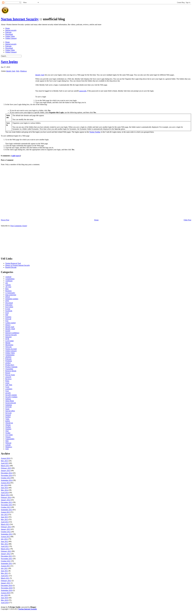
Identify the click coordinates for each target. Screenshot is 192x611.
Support (8, 415)
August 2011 (5, 566)
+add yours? (15, 156)
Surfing (8, 417)
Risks (7, 381)
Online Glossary (11, 38)
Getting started (10, 323)
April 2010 (5, 603)
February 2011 (6, 581)
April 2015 (5, 463)
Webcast (8, 443)
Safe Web (8, 385)
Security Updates (11, 397)
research (8, 377)
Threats (8, 425)
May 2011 (4, 573)
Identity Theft (10, 329)
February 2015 (6, 468)
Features (8, 317)
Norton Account (11, 349)
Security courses (11, 395)
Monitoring (9, 345)
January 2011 (5, 583)
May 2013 (4, 519)
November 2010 (6, 588)
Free (6, 321)
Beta (7, 289)
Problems (8, 361)
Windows (23, 71)
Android (8, 277)
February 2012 (6, 551)
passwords (82, 91)
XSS (7, 449)
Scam (7, 387)
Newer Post (5, 220)
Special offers (10, 411)
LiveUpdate (9, 341)
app (6, 283)
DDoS (7, 297)
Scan (7, 391)
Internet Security (11, 335)
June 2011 (4, 571)
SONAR (8, 407)
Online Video (10, 36)
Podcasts (8, 32)
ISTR (7, 339)
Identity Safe (10, 71)
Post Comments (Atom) (18, 226)
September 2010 (6, 590)
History (8, 325)
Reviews (8, 379)
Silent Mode (9, 401)
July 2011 (4, 568)
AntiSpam (8, 281)
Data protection (10, 295)
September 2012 (6, 534)
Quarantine (9, 369)
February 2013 (6, 527)
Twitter (7, 433)
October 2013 (6, 507)
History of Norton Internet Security (17, 265)
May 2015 (4, 461)
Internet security (11, 30)
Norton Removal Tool (13, 263)
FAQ (7, 313)
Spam (7, 409)
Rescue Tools (10, 375)
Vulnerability (9, 439)
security (8, 393)
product (8, 363)
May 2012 (4, 544)
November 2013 (6, 505)
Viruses (8, 437)
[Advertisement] (50, 9)
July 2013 (4, 515)
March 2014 (5, 495)
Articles (8, 285)
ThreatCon (9, 423)
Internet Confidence (12, 333)
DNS (7, 301)
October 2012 (6, 532)
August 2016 (5, 458)
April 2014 (5, 492)
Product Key (9, 365)
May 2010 (4, 600)
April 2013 (5, 522)
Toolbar (8, 427)
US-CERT (9, 435)
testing (7, 421)
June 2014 (4, 488)
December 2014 (6, 473)
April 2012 (5, 546)
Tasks (7, 419)
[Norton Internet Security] (5, 14)
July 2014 (4, 485)
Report (7, 373)
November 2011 (6, 559)
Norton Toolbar (94, 132)
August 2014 (5, 483)
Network (8, 347)
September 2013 (6, 510)
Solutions (8, 405)
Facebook (8, 311)
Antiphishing (9, 279)
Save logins (9, 62)
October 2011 (5, 561)
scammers (8, 389)
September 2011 (6, 563)
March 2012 (5, 549)
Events (7, 309)
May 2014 (4, 490)
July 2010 (4, 595)
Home (7, 28)
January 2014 (5, 500)
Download (9, 34)
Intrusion (8, 337)
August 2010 (5, 593)
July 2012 (4, 539)
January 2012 (5, 554)
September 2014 (6, 480)
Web (17, 71)
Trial (7, 431)
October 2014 (6, 478)
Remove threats (10, 371)
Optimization (9, 355)
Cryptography (10, 293)
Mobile (7, 343)
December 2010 (6, 585)
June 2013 (4, 517)
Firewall (8, 319)
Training (8, 429)
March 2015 (5, 466)
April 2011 (4, 576)
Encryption (9, 307)
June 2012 (4, 541)
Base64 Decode (10, 267)
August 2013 (5, 512)
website (8, 445)
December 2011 (6, 556)
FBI (6, 315)
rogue (7, 383)
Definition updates (11, 299)
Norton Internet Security (20, 19)
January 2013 (5, 529)
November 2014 (6, 475)
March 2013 (5, 524)
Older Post (187, 220)
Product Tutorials (11, 367)
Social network (10, 403)
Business (8, 291)
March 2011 (5, 578)
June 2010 (4, 598)
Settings (8, 399)
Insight (7, 331)
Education (8, 305)
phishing (8, 357)
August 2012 (5, 537)
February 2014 (6, 497)
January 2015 (5, 470)
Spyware (8, 413)
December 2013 (6, 502)
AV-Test (8, 287)
